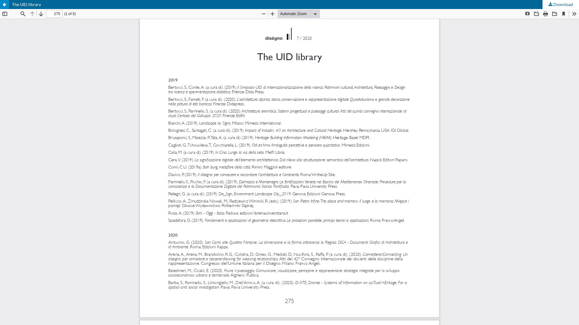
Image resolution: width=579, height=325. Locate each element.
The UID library (26, 4)
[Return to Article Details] (4, 4)
